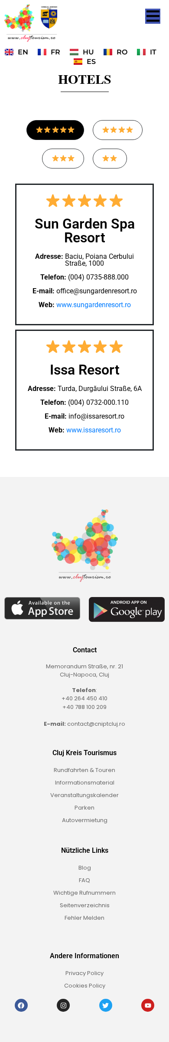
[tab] (55, 130)
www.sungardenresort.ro (93, 305)
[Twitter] (105, 1005)
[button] (152, 16)
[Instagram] (63, 1005)
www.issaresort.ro (93, 430)
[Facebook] (21, 1005)
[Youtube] (147, 1005)
